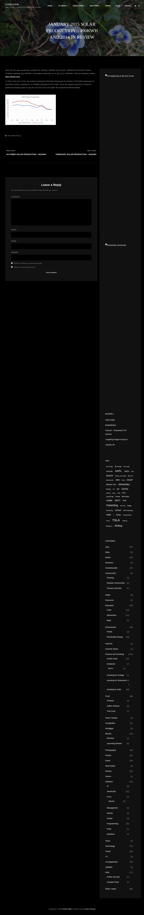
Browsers (109, 563)
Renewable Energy (14, 136)
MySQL (110, 813)
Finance (128, 6)
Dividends (111, 664)
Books (108, 557)
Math (109, 620)
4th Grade (118, 466)
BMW (118, 480)
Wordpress (109, 526)
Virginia (124, 521)
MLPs (110, 668)
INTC (124, 493)
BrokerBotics (110, 425)
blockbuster (110, 480)
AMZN (126, 471)
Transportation (127, 515)
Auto (107, 547)
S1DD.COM (12, 4)
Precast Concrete (114, 588)
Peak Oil (122, 506)
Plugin (129, 506)
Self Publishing (128, 510)
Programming (112, 824)
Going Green (78, 6)
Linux (109, 797)
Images (114, 493)
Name (14, 230)
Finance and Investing (114, 654)
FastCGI (108, 644)
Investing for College (115, 675)
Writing (118, 525)
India (118, 493)
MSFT (117, 500)
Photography (110, 750)
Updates (108, 867)
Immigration (110, 723)
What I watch (110, 889)
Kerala (117, 496)
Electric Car (111, 484)
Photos (108, 755)
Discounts (109, 600)
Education (94, 6)
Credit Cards (112, 659)
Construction (110, 573)
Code (123, 480)
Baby (107, 552)
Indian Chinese (113, 706)
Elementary (111, 615)
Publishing (109, 510)
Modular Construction (116, 583)
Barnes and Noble (120, 476)
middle (109, 500)
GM (118, 489)
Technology (110, 846)
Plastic (109, 632)
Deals (107, 595)
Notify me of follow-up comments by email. (28, 263)
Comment (16, 197)
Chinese (110, 701)
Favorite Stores (111, 649)
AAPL (118, 470)
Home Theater (111, 718)
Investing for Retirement (117, 680)
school (118, 510)
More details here (12, 77)
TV (106, 857)
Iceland (108, 493)
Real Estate (110, 766)
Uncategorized (111, 862)
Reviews (110, 738)
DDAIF (130, 480)
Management (112, 808)
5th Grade (126, 466)
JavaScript (109, 496)
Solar (108, 514)
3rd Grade (109, 466)
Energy (108, 489)
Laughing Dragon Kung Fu (116, 439)
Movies (108, 734)
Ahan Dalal (110, 420)
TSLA (116, 520)
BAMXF (109, 476)
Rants (107, 761)
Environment (110, 627)
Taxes (107, 841)
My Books (63, 6)
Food (118, 6)
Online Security (113, 877)
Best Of (130, 476)
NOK (124, 500)
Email (14, 241)
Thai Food (111, 711)
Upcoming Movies (114, 743)
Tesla (118, 515)
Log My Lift (110, 445)
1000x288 (109, 471)
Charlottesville (111, 568)
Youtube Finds (113, 882)
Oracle (109, 818)
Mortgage (109, 728)
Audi (132, 471)
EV (114, 489)
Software (109, 782)
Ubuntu (111, 801)
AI (108, 786)
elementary (124, 484)
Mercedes (125, 496)
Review (108, 771)
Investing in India (114, 689)
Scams (108, 776)
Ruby (109, 829)
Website (14, 252)
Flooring (110, 578)
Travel (108, 6)
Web (107, 872)
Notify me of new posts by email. (24, 267)
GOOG (124, 489)
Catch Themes (89, 909)
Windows (110, 834)
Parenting (112, 505)
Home (50, 6)
